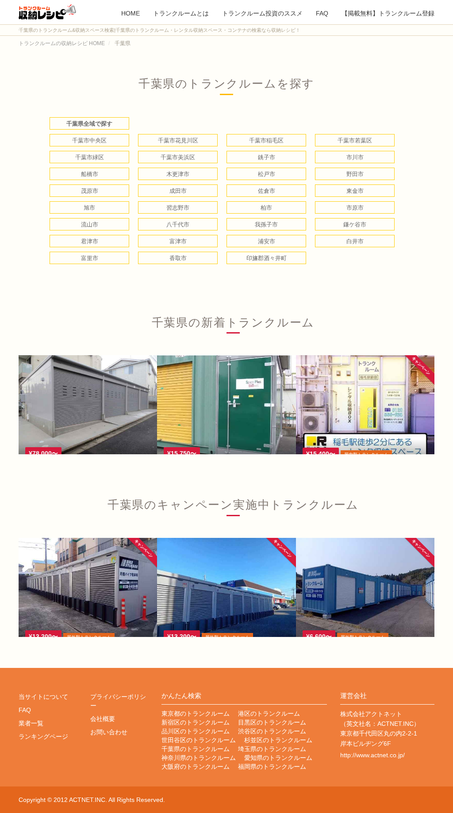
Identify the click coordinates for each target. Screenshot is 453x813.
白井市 (355, 241)
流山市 (89, 224)
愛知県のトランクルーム (278, 757)
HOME (130, 12)
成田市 (178, 191)
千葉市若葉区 (355, 140)
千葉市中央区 (89, 140)
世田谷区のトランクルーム (198, 740)
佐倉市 (266, 191)
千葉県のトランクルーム (195, 748)
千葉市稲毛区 (266, 140)
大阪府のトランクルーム (195, 766)
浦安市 (266, 241)
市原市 (355, 207)
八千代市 (177, 224)
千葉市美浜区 (178, 157)
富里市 (89, 258)
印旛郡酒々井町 (266, 258)
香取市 (178, 258)
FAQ (322, 12)
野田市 (355, 174)
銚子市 (266, 157)
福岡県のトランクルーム (272, 766)
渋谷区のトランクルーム (272, 731)
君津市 (89, 241)
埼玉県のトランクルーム (272, 748)
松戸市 (266, 174)
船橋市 (89, 174)
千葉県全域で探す (89, 123)
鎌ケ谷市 (354, 224)
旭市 (89, 207)
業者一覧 (31, 723)
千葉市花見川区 (178, 140)
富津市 (178, 241)
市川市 (355, 157)
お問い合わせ (108, 732)
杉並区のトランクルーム (278, 740)
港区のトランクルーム (269, 713)
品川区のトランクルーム (195, 731)
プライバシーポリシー (118, 701)
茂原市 (89, 191)
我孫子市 (266, 224)
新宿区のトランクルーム (195, 722)
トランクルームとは (181, 12)
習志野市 (177, 207)
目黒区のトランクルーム (272, 722)
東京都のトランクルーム (195, 713)
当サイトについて (43, 696)
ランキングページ (43, 736)
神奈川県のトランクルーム (198, 757)
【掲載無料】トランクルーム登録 (388, 12)
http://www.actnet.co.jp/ (372, 755)
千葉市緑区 (89, 157)
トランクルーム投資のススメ (262, 12)
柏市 (266, 207)
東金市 (355, 191)
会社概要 (102, 718)
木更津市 (177, 174)
